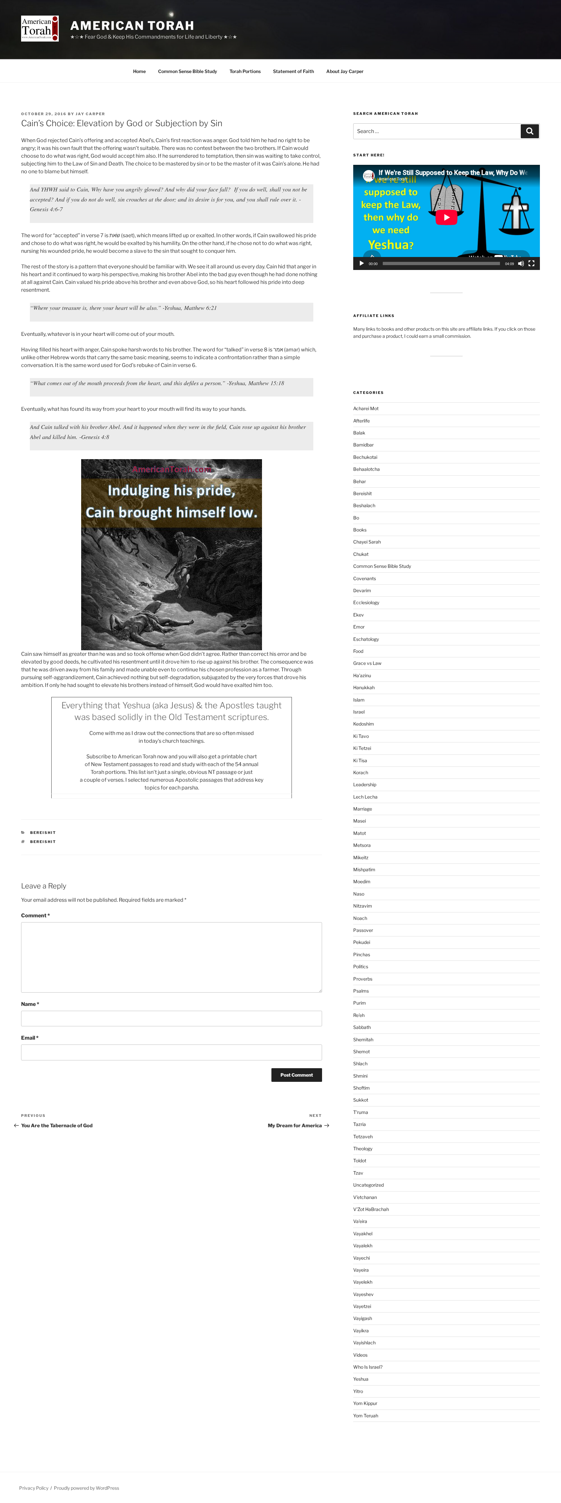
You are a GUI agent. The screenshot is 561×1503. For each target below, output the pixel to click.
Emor (359, 626)
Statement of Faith (293, 71)
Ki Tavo (361, 736)
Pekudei (361, 942)
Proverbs (362, 979)
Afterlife (361, 420)
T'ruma (360, 1112)
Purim (359, 1003)
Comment (35, 915)
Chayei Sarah (367, 541)
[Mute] (521, 263)
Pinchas (361, 954)
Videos (360, 1355)
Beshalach (364, 505)
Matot (359, 833)
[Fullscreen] (531, 263)
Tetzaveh (363, 1136)
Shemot (361, 1051)
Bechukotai (365, 457)
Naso (358, 894)
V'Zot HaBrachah (371, 1209)
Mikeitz (360, 857)
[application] (446, 217)
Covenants (364, 578)
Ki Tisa (360, 760)
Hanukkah (364, 687)
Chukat (360, 554)
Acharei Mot (366, 408)
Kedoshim (363, 724)
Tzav (358, 1173)
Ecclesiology (366, 602)
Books (360, 529)
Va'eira (360, 1221)
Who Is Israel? (367, 1367)
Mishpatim (364, 869)
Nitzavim (362, 906)
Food (358, 651)
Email (30, 1038)
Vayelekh (362, 1282)
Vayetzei (362, 1306)
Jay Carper (90, 114)
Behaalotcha (366, 469)
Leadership (364, 784)
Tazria (359, 1124)
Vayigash (362, 1318)
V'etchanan (365, 1197)
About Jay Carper (345, 71)
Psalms (361, 991)
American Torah (132, 25)
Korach (360, 772)
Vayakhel (362, 1233)
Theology (362, 1148)
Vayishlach (364, 1342)
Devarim (362, 590)
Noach (360, 918)
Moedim (361, 881)
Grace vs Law (367, 663)
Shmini (360, 1076)
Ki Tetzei (362, 748)
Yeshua (360, 1379)
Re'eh (359, 1015)
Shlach (360, 1063)
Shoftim (361, 1088)
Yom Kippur (365, 1403)
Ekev (358, 614)
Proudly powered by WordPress (86, 1488)
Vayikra (361, 1330)
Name (30, 1004)
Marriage (362, 809)
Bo (356, 517)
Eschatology (366, 639)
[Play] (361, 263)
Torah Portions (245, 71)
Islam (359, 700)
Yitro (358, 1391)
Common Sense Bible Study (187, 71)
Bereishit (43, 832)
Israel (359, 712)
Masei (359, 821)
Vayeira (361, 1270)
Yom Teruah (365, 1415)
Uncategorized (368, 1185)
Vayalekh (362, 1245)
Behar (359, 481)
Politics (360, 966)
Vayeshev (363, 1294)
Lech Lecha (365, 797)
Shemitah (363, 1039)
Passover (363, 930)
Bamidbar (363, 444)
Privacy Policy (33, 1488)
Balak (359, 432)
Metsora (362, 845)
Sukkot (360, 1100)
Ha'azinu (362, 675)
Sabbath (362, 1027)
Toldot (359, 1160)
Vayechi (361, 1258)
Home (139, 71)
